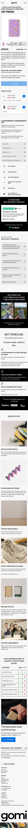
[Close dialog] (26, 406)
